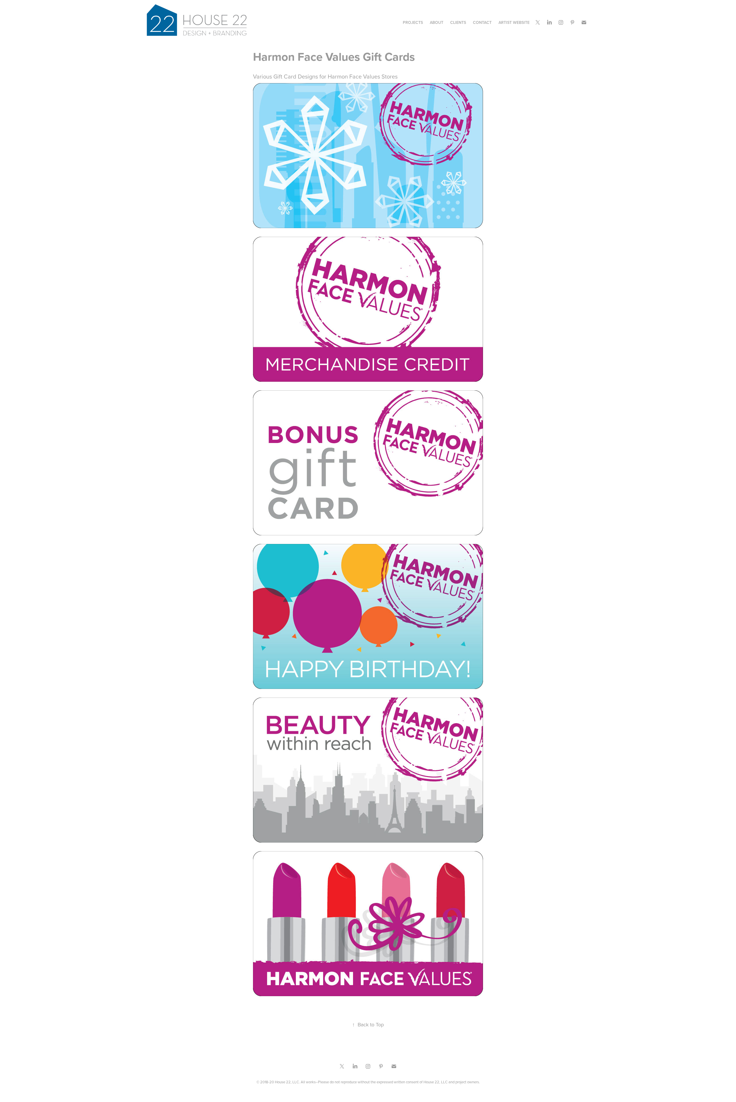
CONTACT (482, 22)
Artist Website (514, 22)
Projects (413, 22)
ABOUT (436, 22)
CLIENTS (458, 22)
